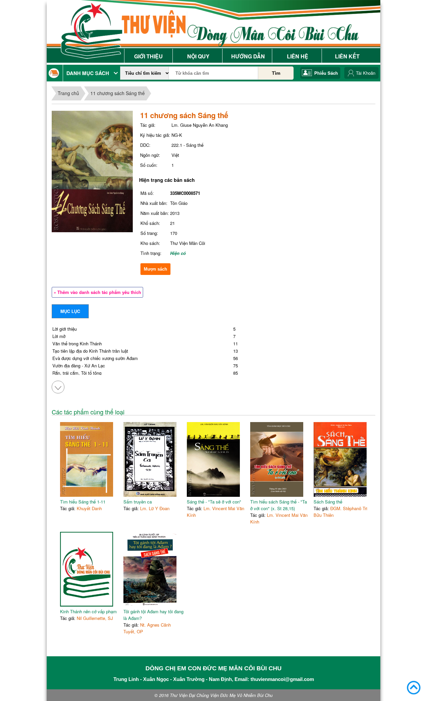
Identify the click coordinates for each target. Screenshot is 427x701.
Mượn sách (155, 269)
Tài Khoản (365, 73)
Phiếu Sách (326, 73)
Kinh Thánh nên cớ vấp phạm (88, 611)
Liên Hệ (297, 56)
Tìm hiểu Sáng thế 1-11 (82, 501)
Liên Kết (347, 56)
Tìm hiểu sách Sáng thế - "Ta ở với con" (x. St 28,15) (278, 504)
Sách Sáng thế (328, 501)
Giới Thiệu (148, 56)
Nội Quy (198, 56)
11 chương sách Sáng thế (117, 93)
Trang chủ (68, 93)
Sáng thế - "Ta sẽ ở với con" (214, 501)
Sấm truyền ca (137, 501)
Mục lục (70, 311)
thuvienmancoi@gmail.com (282, 679)
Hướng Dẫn (248, 56)
